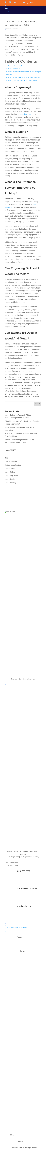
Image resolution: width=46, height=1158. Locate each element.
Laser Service (10, 479)
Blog (6, 458)
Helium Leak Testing (13, 465)
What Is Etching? (14, 69)
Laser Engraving (11, 25)
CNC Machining (11, 461)
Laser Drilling (10, 472)
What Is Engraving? (15, 66)
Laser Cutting (24, 25)
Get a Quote (22, 927)
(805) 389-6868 (23, 871)
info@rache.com (24, 906)
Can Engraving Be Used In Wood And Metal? (24, 77)
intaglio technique (27, 114)
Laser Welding (10, 483)
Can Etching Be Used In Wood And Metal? (23, 80)
